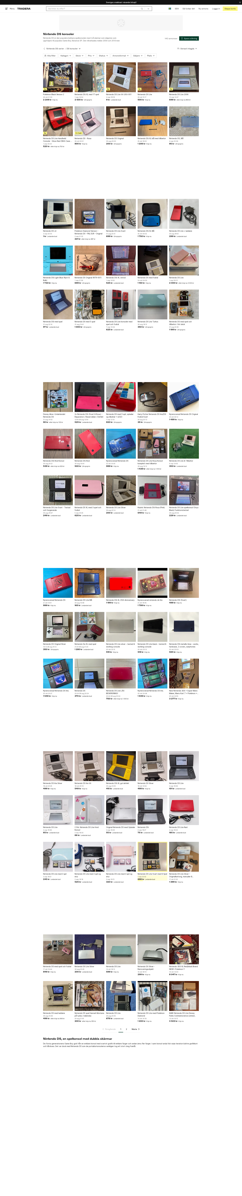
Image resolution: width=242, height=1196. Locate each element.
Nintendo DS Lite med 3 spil (54, 874)
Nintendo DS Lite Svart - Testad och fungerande (56, 508)
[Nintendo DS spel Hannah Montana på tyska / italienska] (89, 996)
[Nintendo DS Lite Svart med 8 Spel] (152, 856)
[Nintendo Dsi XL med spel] (89, 627)
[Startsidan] (24, 8)
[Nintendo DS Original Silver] (58, 627)
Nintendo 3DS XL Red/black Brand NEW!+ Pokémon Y (183, 967)
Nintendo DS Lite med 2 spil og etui (88, 875)
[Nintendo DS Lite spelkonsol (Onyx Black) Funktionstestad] (184, 490)
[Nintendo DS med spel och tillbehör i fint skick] (184, 304)
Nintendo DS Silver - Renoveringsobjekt (146, 967)
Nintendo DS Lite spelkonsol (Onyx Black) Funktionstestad (184, 508)
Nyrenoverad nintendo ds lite (150, 600)
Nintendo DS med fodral (148, 278)
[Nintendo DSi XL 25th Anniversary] (121, 583)
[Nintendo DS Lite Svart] (121, 214)
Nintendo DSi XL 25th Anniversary (120, 600)
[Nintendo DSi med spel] (58, 304)
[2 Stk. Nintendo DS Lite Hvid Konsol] (89, 810)
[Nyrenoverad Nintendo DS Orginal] (184, 397)
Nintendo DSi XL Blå (146, 231)
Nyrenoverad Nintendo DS (117, 461)
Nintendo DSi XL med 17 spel (87, 94)
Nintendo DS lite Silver (52, 783)
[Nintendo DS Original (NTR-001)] (89, 260)
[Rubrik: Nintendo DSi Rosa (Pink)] (152, 490)
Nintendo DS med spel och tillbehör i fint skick (180, 323)
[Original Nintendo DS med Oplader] (121, 810)
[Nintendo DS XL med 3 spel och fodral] (89, 490)
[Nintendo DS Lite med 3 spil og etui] (121, 857)
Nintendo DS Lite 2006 (178, 94)
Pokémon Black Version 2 (53, 94)
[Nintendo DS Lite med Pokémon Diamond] (152, 996)
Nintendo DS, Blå (176, 138)
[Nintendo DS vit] (58, 214)
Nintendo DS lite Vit (83, 783)
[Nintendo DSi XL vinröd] (121, 260)
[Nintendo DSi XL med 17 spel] (89, 77)
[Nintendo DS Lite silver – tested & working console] (121, 627)
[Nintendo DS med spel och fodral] (58, 949)
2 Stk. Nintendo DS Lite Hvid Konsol (87, 828)
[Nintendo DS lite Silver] (58, 766)
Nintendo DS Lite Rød (178, 827)
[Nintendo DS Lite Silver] (121, 490)
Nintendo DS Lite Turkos (148, 322)
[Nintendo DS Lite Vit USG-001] (121, 77)
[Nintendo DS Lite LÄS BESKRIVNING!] (121, 673)
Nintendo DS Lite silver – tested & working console (120, 645)
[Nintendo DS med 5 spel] (89, 304)
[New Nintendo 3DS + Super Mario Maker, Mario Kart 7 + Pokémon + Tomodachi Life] (184, 673)
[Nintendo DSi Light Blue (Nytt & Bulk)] (58, 260)
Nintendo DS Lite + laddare (180, 231)
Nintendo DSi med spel (52, 322)
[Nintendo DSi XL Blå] (152, 214)
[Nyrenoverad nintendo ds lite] (152, 583)
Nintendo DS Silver (146, 783)
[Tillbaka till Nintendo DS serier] (44, 49)
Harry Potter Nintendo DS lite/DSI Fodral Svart (152, 415)
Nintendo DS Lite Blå (83, 600)
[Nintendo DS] (89, 673)
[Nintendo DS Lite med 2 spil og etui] (89, 857)
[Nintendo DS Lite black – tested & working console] (152, 627)
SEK (177, 9)
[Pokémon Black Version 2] (58, 77)
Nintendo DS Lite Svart (116, 231)
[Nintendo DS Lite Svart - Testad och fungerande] (58, 490)
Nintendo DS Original (115, 138)
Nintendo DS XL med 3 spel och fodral (88, 508)
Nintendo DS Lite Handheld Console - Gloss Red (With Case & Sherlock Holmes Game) (57, 139)
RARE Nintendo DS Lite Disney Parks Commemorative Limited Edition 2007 (182, 1014)
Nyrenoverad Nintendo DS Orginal (183, 414)
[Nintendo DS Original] (121, 121)
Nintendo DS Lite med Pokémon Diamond (151, 1014)
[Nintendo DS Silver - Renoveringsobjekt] (152, 949)
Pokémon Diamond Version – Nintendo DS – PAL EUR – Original (88, 232)
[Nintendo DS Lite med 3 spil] (58, 857)
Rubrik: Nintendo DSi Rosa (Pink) (151, 507)
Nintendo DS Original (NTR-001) (88, 278)
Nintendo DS (80, 691)
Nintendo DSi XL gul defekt (117, 783)
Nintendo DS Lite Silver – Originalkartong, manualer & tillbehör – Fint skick (180, 875)
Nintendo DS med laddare (54, 1013)
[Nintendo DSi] (152, 810)
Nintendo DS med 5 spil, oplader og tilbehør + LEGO (119, 415)
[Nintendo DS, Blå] (184, 121)
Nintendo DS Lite (145, 94)
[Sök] (142, 8)
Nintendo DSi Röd (82, 461)
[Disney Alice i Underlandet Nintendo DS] (58, 397)
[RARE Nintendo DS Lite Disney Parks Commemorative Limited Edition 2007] (184, 996)
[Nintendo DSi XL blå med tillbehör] (152, 121)
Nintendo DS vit (49, 231)
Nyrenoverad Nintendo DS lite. (56, 691)
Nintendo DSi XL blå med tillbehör (152, 138)
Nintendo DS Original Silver (54, 644)
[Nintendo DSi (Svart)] (184, 583)
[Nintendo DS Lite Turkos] (152, 304)
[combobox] (95, 9)
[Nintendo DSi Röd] (89, 444)
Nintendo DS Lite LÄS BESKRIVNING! (115, 692)
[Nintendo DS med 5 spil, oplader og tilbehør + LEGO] (121, 397)
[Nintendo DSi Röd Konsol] (58, 444)
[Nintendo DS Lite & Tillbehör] (184, 444)
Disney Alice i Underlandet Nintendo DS (54, 415)
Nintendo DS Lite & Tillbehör (181, 461)
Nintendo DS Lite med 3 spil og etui (119, 875)
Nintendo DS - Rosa (83, 138)
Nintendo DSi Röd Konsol (53, 461)
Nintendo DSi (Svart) (178, 600)
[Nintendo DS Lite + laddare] (184, 214)
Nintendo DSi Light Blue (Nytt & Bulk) (56, 279)
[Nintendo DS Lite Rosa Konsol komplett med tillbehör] (152, 444)
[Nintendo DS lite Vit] (89, 766)
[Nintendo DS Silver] (152, 766)
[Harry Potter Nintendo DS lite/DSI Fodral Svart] (152, 397)
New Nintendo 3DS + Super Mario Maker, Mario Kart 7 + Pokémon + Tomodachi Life (183, 692)
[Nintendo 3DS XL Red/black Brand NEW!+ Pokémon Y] (184, 949)
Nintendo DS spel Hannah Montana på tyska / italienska (89, 1014)
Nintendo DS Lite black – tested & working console (152, 645)
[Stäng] (240, 2)
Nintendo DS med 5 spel (85, 322)
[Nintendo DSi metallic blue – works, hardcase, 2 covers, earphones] (184, 627)
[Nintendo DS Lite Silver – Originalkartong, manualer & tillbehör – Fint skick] (184, 857)
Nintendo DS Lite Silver (116, 507)
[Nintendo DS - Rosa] (89, 121)
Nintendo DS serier (55, 49)
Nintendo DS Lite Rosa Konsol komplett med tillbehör (150, 462)
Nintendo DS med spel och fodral (57, 966)
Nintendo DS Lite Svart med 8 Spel (152, 874)
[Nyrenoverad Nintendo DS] (121, 444)
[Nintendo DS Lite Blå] (89, 583)
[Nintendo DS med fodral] (152, 260)
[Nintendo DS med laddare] (58, 996)
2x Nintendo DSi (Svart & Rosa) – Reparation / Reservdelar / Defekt (89, 415)
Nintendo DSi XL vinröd (116, 278)
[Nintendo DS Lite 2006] (184, 77)
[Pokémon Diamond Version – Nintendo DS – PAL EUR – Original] (89, 214)
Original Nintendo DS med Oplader (120, 827)
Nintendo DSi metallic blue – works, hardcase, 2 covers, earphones (184, 645)
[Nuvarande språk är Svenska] (170, 8)
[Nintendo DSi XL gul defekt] (121, 766)
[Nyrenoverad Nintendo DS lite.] (58, 673)
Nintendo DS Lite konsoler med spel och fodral (119, 323)
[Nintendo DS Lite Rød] (184, 810)
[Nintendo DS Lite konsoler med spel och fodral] (121, 304)
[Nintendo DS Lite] (152, 77)
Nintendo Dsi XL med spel (85, 644)
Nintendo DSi (143, 827)
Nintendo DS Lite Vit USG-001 (118, 94)
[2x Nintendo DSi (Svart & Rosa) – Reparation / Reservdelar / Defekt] (89, 397)
